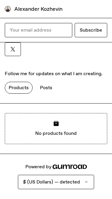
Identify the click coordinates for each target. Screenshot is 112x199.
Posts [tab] (46, 87)
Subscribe (91, 30)
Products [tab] (19, 87)
